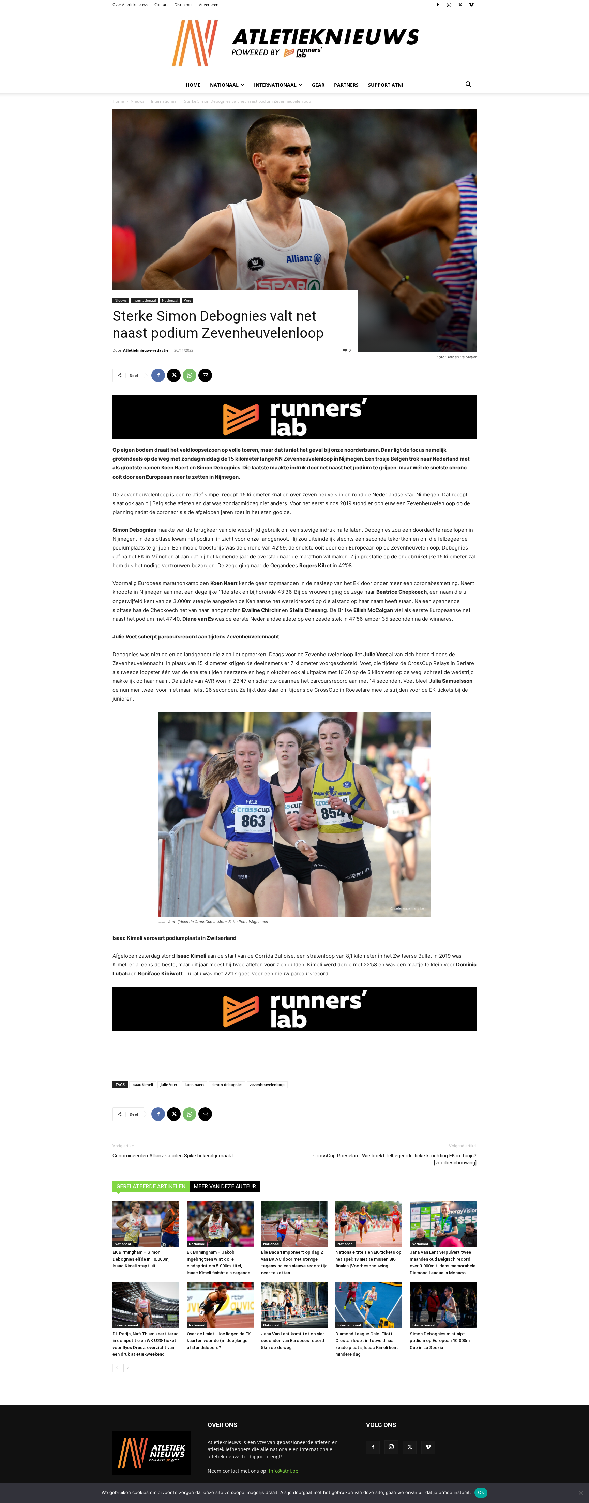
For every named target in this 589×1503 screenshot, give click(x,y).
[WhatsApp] (189, 375)
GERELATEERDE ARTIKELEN (151, 1186)
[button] (468, 85)
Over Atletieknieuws (130, 4)
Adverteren (208, 4)
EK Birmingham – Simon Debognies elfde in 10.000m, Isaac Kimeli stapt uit (140, 1259)
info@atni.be (283, 1471)
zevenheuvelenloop (267, 1084)
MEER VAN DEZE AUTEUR (225, 1186)
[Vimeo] (471, 5)
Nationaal (170, 300)
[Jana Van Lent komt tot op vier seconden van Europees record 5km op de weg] (294, 1305)
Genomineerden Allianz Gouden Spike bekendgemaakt (172, 1156)
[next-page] (127, 1368)
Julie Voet (169, 1084)
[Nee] (580, 1492)
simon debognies (227, 1084)
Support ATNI (385, 84)
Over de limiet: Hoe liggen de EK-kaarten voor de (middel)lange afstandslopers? (219, 1340)
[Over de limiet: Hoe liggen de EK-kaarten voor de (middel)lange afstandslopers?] (220, 1305)
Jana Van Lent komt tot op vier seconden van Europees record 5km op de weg (292, 1340)
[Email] (205, 375)
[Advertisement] (294, 1053)
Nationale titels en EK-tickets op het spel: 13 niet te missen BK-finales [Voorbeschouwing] (368, 1259)
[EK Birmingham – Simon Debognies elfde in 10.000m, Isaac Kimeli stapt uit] (145, 1224)
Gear (318, 84)
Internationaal (164, 101)
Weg (187, 300)
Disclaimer (184, 4)
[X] (460, 5)
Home (193, 84)
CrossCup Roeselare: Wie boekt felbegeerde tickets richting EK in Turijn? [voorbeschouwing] (395, 1159)
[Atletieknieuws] (294, 43)
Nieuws (138, 101)
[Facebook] (438, 5)
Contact (161, 4)
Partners (346, 84)
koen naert (194, 1084)
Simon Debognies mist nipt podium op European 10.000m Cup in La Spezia (440, 1340)
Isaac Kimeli (142, 1084)
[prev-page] (116, 1368)
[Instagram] (449, 5)
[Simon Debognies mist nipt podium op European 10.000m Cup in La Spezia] (443, 1305)
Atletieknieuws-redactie (146, 350)
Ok (481, 1492)
